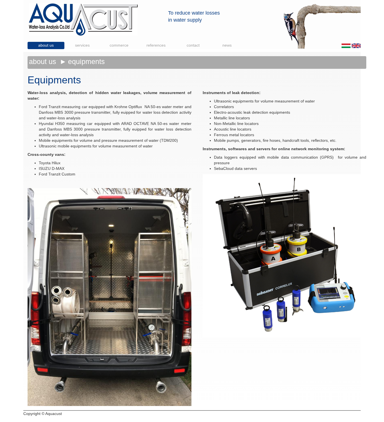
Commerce (119, 45)
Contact (193, 45)
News (227, 45)
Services (82, 45)
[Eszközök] (346, 46)
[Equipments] (356, 46)
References (156, 45)
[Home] (83, 19)
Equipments (86, 61)
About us (46, 45)
